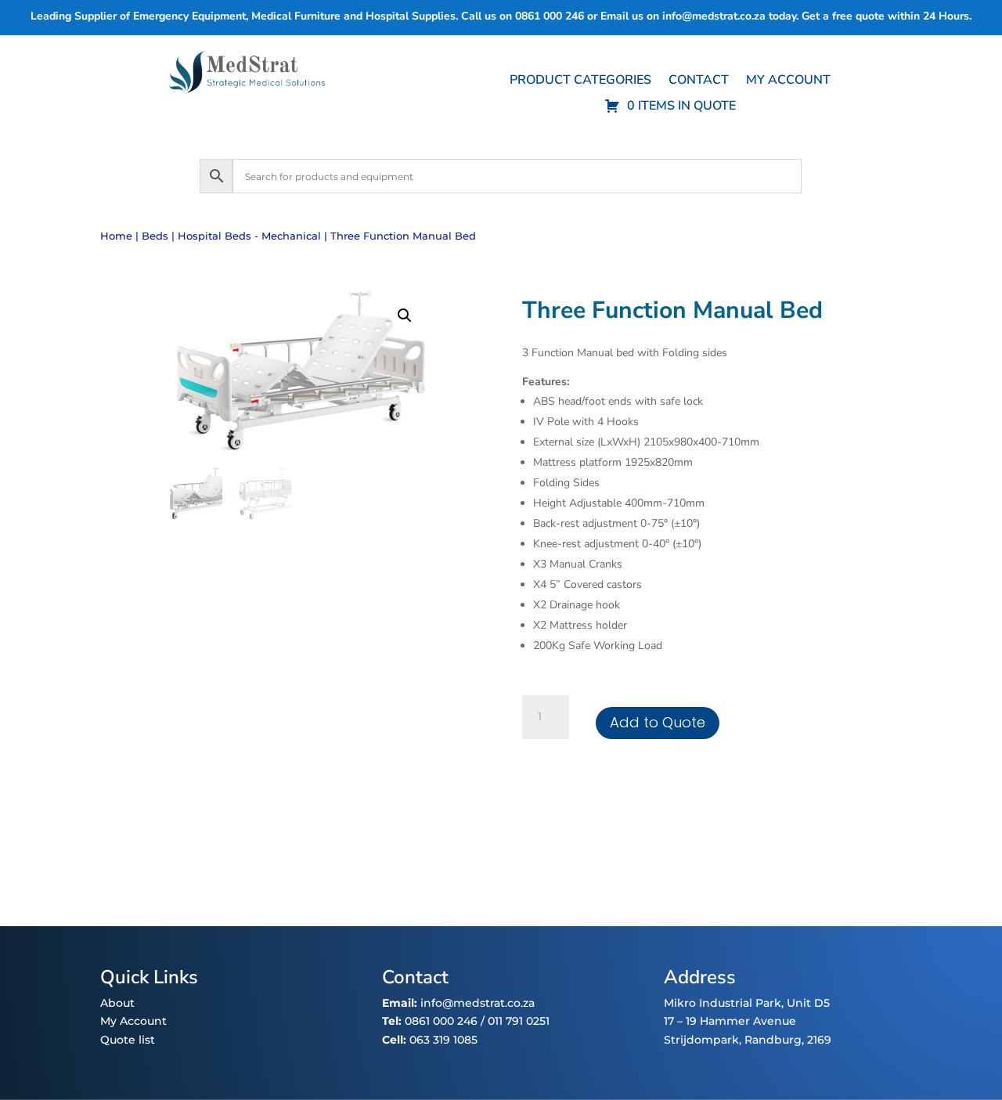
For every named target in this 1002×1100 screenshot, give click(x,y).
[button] (405, 315)
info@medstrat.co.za (714, 16)
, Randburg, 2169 (785, 1040)
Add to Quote (657, 722)
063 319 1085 (443, 1040)
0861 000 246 (440, 1021)
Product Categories (580, 81)
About (117, 1003)
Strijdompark (701, 1040)
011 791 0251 (519, 1021)
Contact (699, 81)
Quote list (127, 1040)
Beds (155, 236)
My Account (133, 1021)
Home (116, 236)
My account (788, 81)
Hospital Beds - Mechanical (249, 236)
